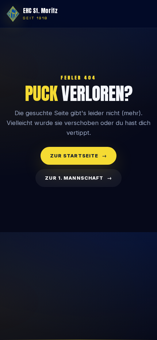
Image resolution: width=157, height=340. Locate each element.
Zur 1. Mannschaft (74, 178)
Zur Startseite (74, 156)
